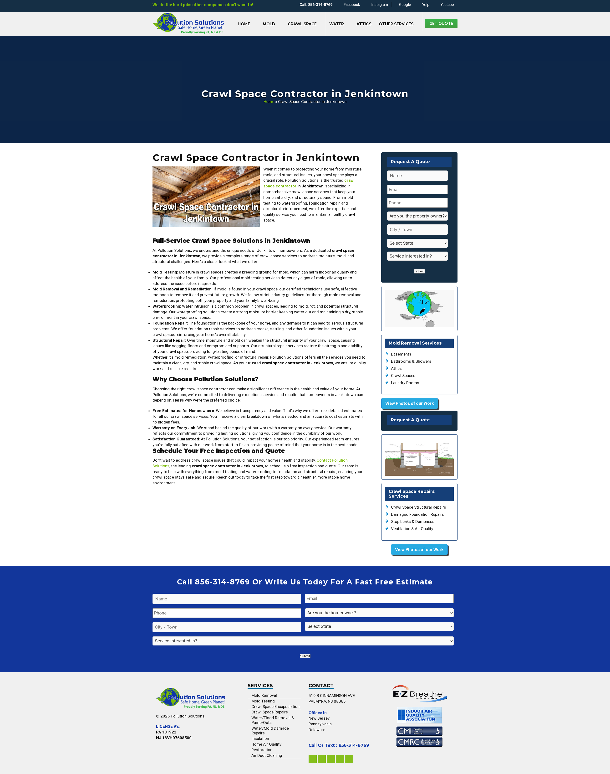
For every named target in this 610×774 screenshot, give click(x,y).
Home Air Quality (266, 744)
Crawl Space (302, 24)
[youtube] (349, 759)
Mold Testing (263, 701)
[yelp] (340, 759)
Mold (269, 24)
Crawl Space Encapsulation (275, 706)
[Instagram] (322, 759)
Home (244, 24)
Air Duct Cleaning (266, 755)
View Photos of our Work (409, 403)
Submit (419, 271)
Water (336, 24)
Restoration (261, 749)
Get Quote (441, 23)
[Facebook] (313, 759)
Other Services (396, 24)
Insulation (260, 738)
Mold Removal (264, 695)
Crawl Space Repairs (269, 712)
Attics (363, 24)
